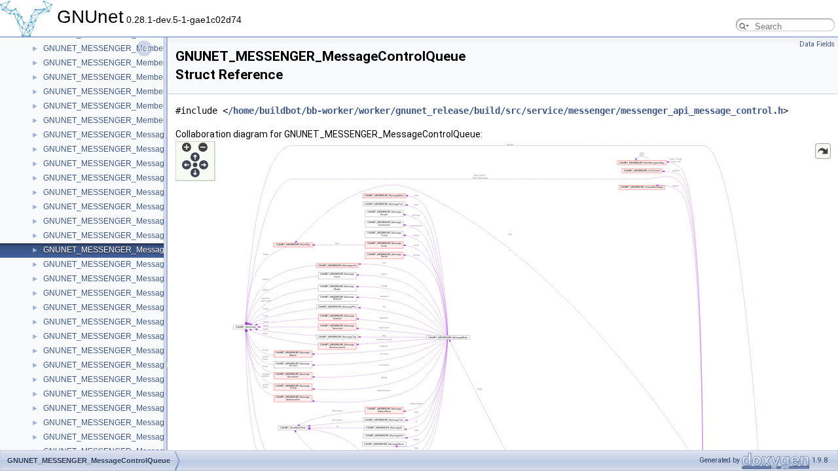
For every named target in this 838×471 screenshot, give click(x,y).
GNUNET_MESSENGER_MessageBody (115, 206)
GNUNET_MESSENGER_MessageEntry (115, 278)
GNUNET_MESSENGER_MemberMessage (120, 62)
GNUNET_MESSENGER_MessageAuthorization (129, 192)
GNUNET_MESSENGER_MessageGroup (117, 321)
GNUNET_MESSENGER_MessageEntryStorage (129, 293)
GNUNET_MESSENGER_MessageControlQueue (131, 249)
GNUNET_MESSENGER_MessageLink (113, 437)
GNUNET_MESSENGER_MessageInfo (112, 365)
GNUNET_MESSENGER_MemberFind (112, 48)
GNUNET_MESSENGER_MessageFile (112, 307)
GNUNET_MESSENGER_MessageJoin (113, 393)
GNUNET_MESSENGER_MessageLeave (117, 422)
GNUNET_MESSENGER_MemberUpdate (117, 120)
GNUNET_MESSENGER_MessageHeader (119, 336)
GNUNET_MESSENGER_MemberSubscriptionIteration (141, 106)
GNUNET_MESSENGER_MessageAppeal (118, 178)
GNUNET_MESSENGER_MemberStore (114, 91)
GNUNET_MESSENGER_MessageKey (113, 408)
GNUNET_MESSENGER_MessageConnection (126, 221)
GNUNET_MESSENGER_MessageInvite (115, 379)
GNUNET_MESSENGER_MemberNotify (114, 77)
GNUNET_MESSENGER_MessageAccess (118, 149)
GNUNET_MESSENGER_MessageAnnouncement (133, 163)
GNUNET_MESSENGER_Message (106, 134)
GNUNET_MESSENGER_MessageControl (119, 235)
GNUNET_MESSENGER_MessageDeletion (121, 264)
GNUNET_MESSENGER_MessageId (109, 350)
